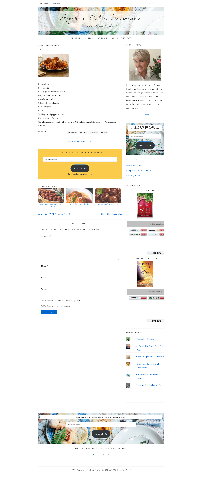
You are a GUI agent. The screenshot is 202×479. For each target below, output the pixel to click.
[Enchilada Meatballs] (79, 195)
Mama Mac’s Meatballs (108, 204)
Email (44, 278)
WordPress (117, 470)
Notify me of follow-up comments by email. (62, 300)
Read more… (145, 115)
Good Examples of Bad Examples (150, 357)
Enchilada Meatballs (79, 204)
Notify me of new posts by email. (57, 306)
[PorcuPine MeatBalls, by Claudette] (51, 195)
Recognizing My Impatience (138, 170)
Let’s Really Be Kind (134, 166)
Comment (46, 236)
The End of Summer (145, 339)
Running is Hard (133, 175)
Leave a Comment (76, 141)
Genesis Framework (105, 470)
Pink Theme (92, 470)
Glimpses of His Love (145, 258)
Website (44, 289)
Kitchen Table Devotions (101, 17)
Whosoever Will (145, 190)
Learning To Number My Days (149, 385)
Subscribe (80, 168)
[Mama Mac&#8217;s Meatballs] (108, 195)
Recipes (88, 141)
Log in (124, 470)
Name (44, 266)
